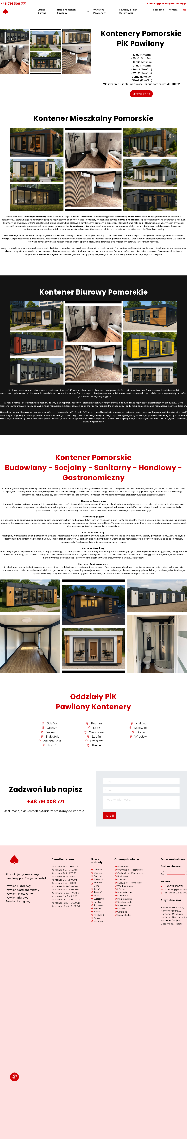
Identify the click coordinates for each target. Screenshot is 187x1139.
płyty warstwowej (65, 248)
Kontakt (173, 9)
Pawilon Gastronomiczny (22, 889)
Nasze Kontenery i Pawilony (67, 11)
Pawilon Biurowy (17, 897)
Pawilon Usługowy (18, 901)
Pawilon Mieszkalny (19, 893)
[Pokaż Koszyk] (184, 9)
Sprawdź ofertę (141, 93)
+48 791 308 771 (13, 3)
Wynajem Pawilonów (99, 11)
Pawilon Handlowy (18, 885)
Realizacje (159, 9)
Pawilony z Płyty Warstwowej (128, 11)
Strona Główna (42, 11)
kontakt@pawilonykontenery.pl (166, 3)
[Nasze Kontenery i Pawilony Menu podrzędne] (88, 11)
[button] (14, 1077)
